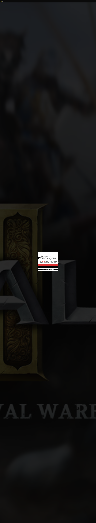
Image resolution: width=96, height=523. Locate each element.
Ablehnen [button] (48, 267)
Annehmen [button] (48, 264)
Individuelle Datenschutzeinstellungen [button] (48, 269)
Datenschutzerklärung (45, 260)
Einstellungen (43, 261)
